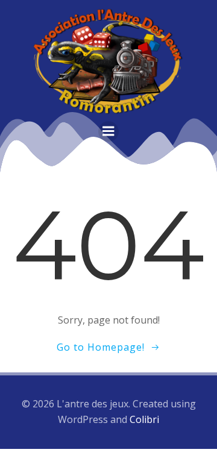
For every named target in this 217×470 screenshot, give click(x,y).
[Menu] (108, 131)
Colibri (144, 419)
